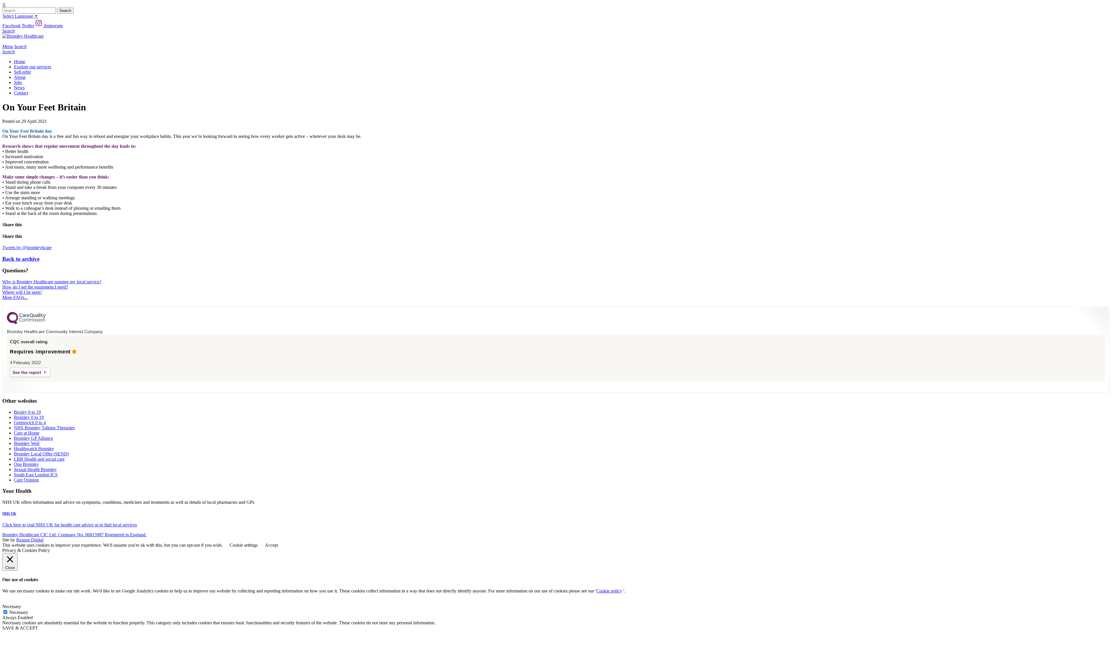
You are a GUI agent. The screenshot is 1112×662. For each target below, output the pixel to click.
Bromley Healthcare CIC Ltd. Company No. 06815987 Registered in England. (74, 534)
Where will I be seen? (22, 292)
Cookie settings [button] (244, 545)
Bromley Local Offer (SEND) (41, 453)
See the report (26, 372)
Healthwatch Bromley (34, 448)
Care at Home (26, 433)
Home (19, 61)
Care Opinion (26, 479)
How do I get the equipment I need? (35, 287)
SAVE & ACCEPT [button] (20, 627)
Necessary (18, 612)
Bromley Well (26, 443)
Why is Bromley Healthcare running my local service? (51, 281)
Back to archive (20, 259)
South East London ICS (36, 474)
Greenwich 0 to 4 (30, 422)
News (19, 87)
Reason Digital (29, 539)
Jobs (18, 82)
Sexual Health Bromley (35, 469)
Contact (21, 92)
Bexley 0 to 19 (27, 412)
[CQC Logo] (26, 322)
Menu (7, 46)
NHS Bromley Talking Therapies (44, 427)
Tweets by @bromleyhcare (27, 247)
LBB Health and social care (39, 459)
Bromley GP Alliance (33, 438)
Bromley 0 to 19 (29, 417)
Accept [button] (271, 545)
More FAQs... (15, 297)
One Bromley (26, 464)
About (19, 77)
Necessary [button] (11, 606)
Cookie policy (609, 590)
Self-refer (22, 72)
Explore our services (32, 66)
